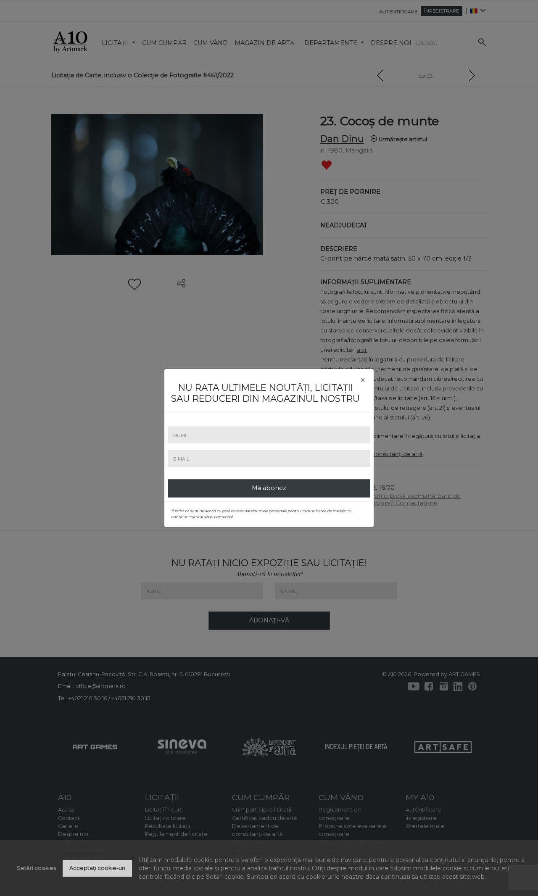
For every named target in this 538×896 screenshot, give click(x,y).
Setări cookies (36, 868)
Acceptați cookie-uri (97, 868)
